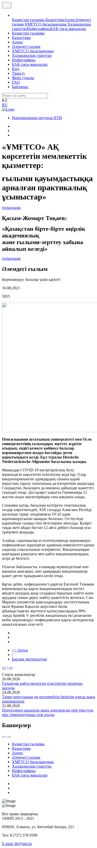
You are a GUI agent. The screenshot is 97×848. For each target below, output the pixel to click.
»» (11, 667)
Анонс (69, 20)
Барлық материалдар (29, 659)
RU (5, 105)
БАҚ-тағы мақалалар (68, 29)
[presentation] (4, 737)
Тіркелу (18, 73)
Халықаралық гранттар (31, 55)
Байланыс (20, 87)
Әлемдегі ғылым (26, 46)
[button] (14, 15)
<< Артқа (20, 650)
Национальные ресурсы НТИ (37, 118)
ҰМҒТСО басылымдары (46, 24)
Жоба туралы (23, 78)
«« (4, 667)
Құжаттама (55, 20)
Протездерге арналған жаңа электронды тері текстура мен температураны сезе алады (47, 712)
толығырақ (11, 207)
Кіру (16, 69)
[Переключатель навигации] (6, 5)
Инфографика (38, 29)
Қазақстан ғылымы (29, 20)
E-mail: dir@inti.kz (17, 844)
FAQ (16, 82)
